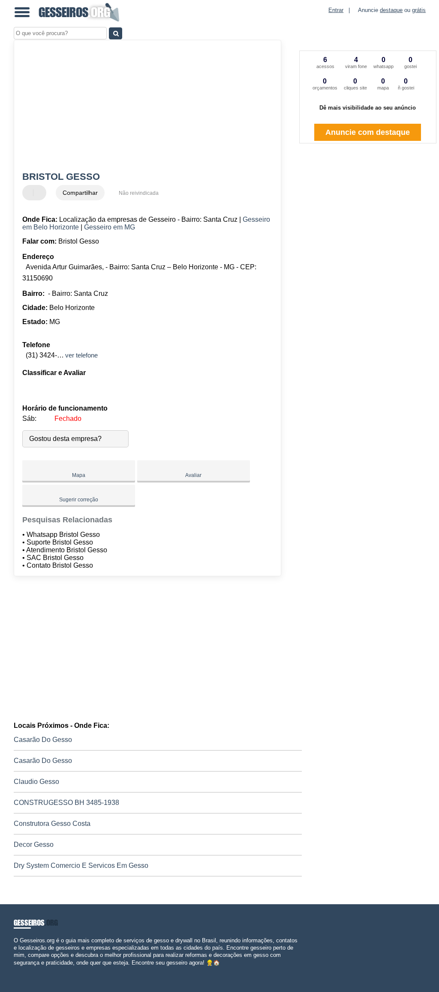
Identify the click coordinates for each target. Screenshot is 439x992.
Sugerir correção (78, 500)
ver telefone (81, 355)
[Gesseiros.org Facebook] (16, 970)
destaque (391, 10)
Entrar (335, 10)
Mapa (78, 475)
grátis (419, 10)
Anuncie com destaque (367, 132)
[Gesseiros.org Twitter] (19, 970)
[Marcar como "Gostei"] (30, 192)
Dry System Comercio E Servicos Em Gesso (81, 865)
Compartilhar (80, 192)
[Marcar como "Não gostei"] (40, 192)
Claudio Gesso (36, 781)
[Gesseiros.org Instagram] (23, 970)
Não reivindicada (139, 193)
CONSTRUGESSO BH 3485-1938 (66, 802)
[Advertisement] (142, 107)
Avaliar (193, 475)
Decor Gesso (34, 844)
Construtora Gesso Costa (52, 823)
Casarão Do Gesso (43, 739)
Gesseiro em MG (109, 227)
